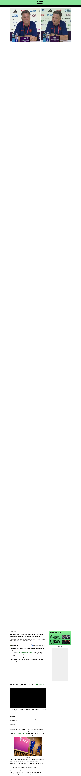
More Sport (51, 6)
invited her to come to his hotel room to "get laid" (26, 765)
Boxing (40, 6)
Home (11, 631)
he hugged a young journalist (21, 733)
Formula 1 (34, 6)
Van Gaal (12, 658)
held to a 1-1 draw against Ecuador (24, 652)
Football (28, 6)
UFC (45, 6)
